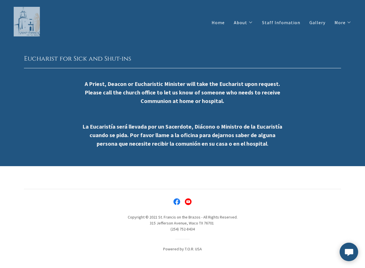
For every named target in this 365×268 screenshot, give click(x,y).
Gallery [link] (317, 22)
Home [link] (218, 22)
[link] (27, 21)
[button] (243, 22)
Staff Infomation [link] (281, 22)
